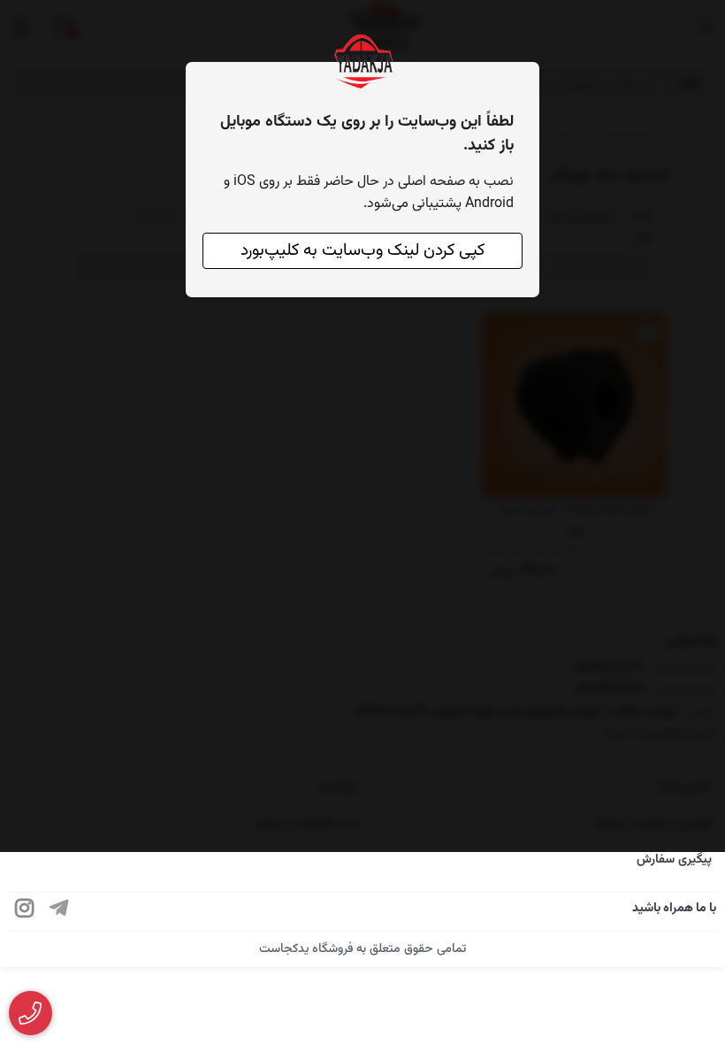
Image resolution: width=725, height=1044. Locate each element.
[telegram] (59, 912)
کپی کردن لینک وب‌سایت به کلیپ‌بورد (362, 251)
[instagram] (24, 912)
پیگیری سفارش (674, 860)
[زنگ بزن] (30, 1013)
